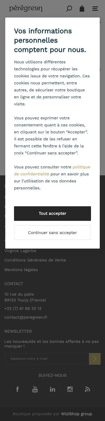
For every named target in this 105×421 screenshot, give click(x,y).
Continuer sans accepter (52, 232)
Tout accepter (52, 213)
